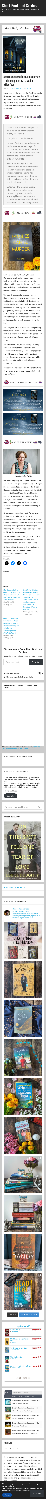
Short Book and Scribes (19, 5)
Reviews (16, 673)
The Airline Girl (16, 1357)
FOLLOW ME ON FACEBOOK (14, 887)
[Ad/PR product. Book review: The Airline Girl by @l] (23, 1057)
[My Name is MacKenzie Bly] (7, 1344)
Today (14, 1396)
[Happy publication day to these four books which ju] (23, 940)
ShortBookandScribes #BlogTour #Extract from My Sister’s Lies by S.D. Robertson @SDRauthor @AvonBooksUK (11, 595)
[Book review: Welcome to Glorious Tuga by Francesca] (23, 1096)
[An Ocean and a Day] (7, 1352)
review (26, 677)
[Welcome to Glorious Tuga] (7, 1371)
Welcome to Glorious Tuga (20, 1366)
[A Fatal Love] (7, 1335)
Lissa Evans (14, 1342)
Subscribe (36, 662)
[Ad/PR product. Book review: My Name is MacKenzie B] (23, 979)
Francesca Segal (16, 1367)
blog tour (10, 677)
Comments (17, 1392)
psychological (18, 677)
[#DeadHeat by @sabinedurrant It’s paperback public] (23, 1291)
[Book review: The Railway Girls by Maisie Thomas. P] (23, 1135)
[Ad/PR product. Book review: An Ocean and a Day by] (23, 1018)
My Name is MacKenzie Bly (20, 1340)
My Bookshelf (23, 1326)
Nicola (28, 88)
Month (27, 1396)
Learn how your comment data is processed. (21, 747)
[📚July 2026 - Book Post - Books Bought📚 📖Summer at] (23, 1174)
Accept (7, 1495)
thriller (31, 677)
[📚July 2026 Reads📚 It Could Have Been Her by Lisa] (23, 1213)
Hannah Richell (15, 1349)
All (33, 1396)
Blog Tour (10, 673)
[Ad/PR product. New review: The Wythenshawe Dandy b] (23, 1252)
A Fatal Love (15, 1329)
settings (27, 1490)
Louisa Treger (15, 1331)
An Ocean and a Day (18, 1348)
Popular (8, 1392)
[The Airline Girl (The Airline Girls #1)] (7, 1362)
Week (20, 1396)
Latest (26, 1392)
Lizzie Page (14, 1358)
